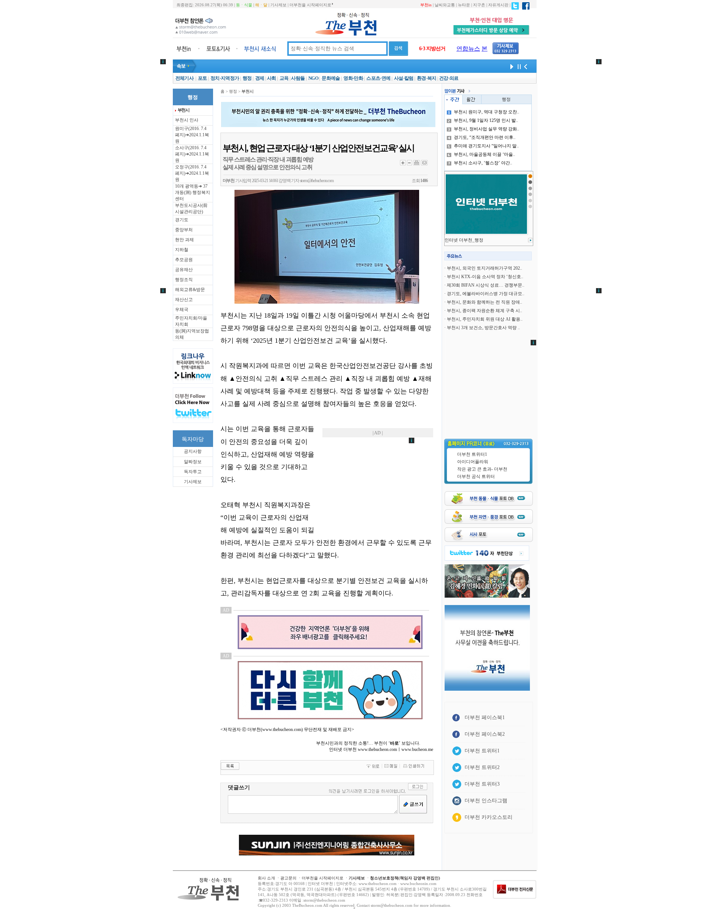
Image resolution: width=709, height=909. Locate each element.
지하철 (181, 249)
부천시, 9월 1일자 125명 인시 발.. (486, 120)
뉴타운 (464, 5)
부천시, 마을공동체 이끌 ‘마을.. (484, 154)
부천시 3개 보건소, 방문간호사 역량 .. (483, 327)
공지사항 (193, 451)
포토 (202, 78)
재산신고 (184, 299)
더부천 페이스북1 (485, 717)
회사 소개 (266, 878)
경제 (259, 78)
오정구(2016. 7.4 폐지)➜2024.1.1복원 (192, 173)
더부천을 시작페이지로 (310, 5)
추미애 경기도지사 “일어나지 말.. (486, 145)
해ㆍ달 (261, 5)
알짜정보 (193, 461)
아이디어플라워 (472, 461)
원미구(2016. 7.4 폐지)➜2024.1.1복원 (192, 135)
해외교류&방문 (190, 289)
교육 (284, 78)
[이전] (525, 66)
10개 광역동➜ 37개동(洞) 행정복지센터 (192, 192)
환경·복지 (426, 78)
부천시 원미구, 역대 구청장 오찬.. (486, 112)
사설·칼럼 (404, 78)
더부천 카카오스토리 (489, 817)
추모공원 (184, 259)
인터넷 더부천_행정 (464, 240)
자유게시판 (498, 5)
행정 (247, 78)
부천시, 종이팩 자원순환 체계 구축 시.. (484, 310)
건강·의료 (449, 78)
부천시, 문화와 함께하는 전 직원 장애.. (484, 302)
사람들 (298, 78)
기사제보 (278, 5)
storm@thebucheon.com (316, 180)
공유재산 (184, 269)
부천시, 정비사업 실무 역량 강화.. (486, 128)
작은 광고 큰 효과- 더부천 (482, 469)
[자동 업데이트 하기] (510, 66)
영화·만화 (353, 78)
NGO (313, 78)
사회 (271, 78)
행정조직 (184, 279)
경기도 (181, 219)
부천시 (183, 110)
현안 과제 (184, 239)
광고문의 (288, 878)
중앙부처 (184, 229)
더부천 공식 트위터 (476, 476)
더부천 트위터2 (482, 767)
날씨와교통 (445, 5)
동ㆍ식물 (244, 5)
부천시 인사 (186, 120)
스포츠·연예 (378, 78)
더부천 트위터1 (472, 454)
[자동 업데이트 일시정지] (518, 66)
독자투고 (193, 471)
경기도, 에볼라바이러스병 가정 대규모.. (485, 293)
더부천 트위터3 (482, 784)
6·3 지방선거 (432, 48)
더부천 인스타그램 (486, 800)
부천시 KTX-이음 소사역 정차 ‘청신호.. (485, 276)
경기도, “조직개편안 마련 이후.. (485, 137)
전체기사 (184, 78)
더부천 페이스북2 (485, 734)
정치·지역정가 (224, 78)
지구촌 (479, 5)
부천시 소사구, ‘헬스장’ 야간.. (483, 162)
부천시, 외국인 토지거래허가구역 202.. (484, 268)
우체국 (181, 309)
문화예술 (331, 78)
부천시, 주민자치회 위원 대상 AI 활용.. (485, 319)
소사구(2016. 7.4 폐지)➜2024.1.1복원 (192, 154)
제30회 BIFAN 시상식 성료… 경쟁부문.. (485, 285)
